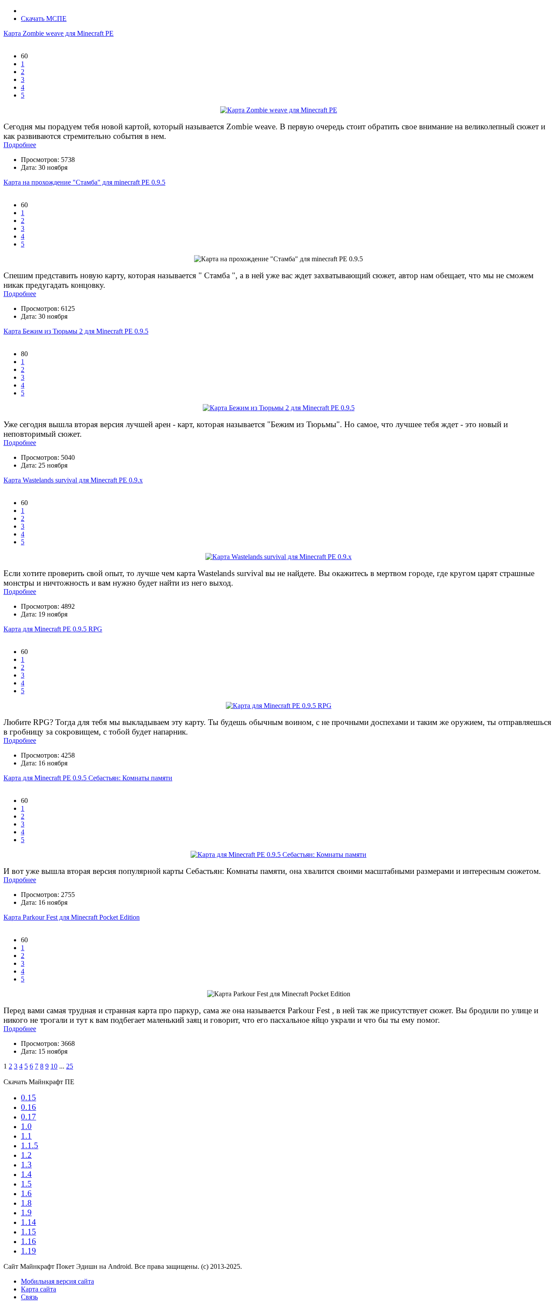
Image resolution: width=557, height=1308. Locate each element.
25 (69, 1066)
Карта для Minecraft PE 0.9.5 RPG (52, 629)
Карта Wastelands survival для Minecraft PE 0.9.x (73, 480)
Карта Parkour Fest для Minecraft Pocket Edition (71, 917)
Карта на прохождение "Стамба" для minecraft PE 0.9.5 (84, 182)
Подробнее (19, 144)
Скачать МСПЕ (44, 18)
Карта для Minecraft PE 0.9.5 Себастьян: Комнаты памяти (87, 778)
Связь (29, 1297)
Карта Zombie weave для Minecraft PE (58, 33)
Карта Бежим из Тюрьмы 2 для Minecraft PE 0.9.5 (75, 331)
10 (53, 1066)
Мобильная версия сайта (57, 1281)
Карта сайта (38, 1289)
